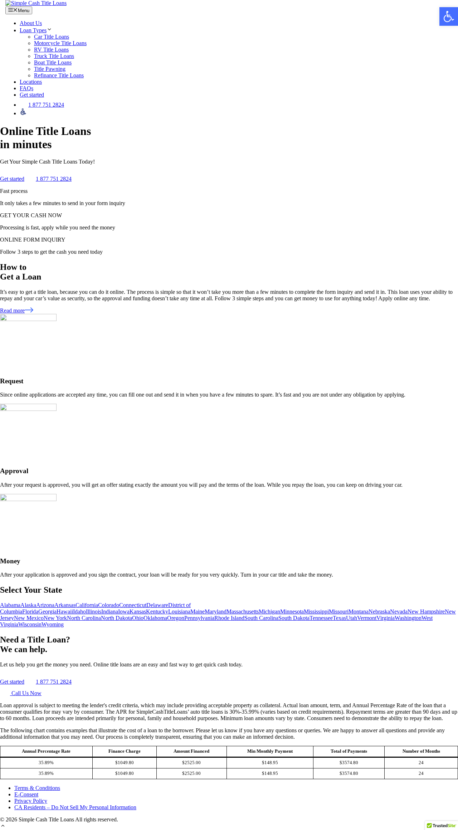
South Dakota (294, 618)
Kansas (138, 611)
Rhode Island (229, 618)
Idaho (79, 611)
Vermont (366, 618)
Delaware (157, 605)
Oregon (175, 618)
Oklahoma (155, 618)
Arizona (45, 605)
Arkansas (64, 605)
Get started (32, 95)
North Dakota (116, 618)
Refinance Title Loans (59, 75)
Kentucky (157, 611)
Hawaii (65, 611)
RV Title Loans (51, 50)
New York (55, 618)
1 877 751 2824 (46, 105)
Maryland (215, 611)
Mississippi (316, 611)
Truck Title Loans (54, 56)
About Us (31, 23)
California (86, 605)
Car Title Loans (51, 37)
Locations (31, 82)
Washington (408, 618)
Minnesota (292, 611)
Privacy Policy (30, 801)
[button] (3, 827)
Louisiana (179, 611)
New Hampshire (426, 611)
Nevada (399, 611)
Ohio (137, 618)
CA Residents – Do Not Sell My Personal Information (75, 807)
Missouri (339, 611)
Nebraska (379, 611)
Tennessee (321, 618)
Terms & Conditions (37, 788)
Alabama (10, 605)
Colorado (108, 605)
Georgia (47, 611)
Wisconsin (30, 624)
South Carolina (261, 618)
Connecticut (132, 605)
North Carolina (84, 618)
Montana (359, 611)
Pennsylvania (199, 618)
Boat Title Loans (53, 62)
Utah (351, 618)
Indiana (109, 611)
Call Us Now (26, 693)
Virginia (385, 618)
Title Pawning (49, 69)
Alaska (28, 605)
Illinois (93, 611)
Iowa (124, 611)
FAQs (26, 88)
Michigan (269, 611)
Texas (339, 618)
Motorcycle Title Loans (60, 43)
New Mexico (29, 618)
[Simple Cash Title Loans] (36, 3)
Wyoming (53, 624)
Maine (197, 611)
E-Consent (26, 794)
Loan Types (33, 30)
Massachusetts (242, 611)
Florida (30, 611)
